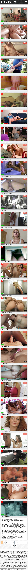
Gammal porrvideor (19, 555)
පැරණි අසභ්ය (13, 569)
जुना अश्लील (23, 557)
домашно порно (7, 556)
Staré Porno (8, 1)
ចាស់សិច (18, 559)
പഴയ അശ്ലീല (7, 559)
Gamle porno (6, 562)
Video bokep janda (10, 566)
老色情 (21, 559)
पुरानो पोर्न (8, 569)
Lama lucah (3, 565)
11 (25, 542)
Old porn (2, 551)
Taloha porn (3, 569)
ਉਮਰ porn (13, 559)
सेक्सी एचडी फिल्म (12, 557)
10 (22, 542)
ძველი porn (12, 555)
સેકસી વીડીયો (24, 556)
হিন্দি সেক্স (22, 554)
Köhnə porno (3, 566)
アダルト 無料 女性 (12, 568)
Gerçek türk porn (7, 554)
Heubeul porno (20, 569)
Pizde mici (9, 561)
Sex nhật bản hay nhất (20, 551)
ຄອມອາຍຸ (24, 568)
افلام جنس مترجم (11, 552)
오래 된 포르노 (16, 564)
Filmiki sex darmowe (17, 565)
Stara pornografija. (7, 564)
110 (13, 545)
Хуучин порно (15, 561)
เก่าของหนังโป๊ (23, 564)
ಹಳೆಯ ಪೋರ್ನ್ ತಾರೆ (4, 557)
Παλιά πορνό (24, 566)
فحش (1, 559)
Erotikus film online (15, 554)
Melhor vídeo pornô (19, 552)
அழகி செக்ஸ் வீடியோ (16, 556)
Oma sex (6, 555)
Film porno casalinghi (9, 551)
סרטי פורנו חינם (3, 568)
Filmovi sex (24, 565)
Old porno (19, 568)
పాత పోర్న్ (18, 557)
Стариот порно (14, 562)
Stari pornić (20, 562)
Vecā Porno (22, 561)
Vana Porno (18, 566)
